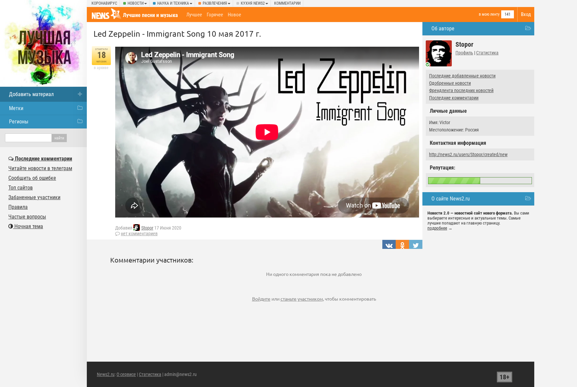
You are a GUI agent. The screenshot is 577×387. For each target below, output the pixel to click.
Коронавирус (104, 3)
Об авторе (442, 28)
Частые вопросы (27, 217)
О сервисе (126, 374)
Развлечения (215, 3)
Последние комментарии (453, 97)
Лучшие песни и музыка (150, 15)
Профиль (464, 52)
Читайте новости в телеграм (40, 168)
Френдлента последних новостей (461, 90)
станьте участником (301, 299)
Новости (136, 3)
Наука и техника (173, 3)
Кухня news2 (253, 3)
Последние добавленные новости (462, 75)
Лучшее (194, 15)
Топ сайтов (20, 187)
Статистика (487, 52)
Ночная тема (28, 226)
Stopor (147, 228)
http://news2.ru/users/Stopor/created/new (468, 154)
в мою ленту (489, 14)
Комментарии (287, 3)
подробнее (437, 228)
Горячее (215, 15)
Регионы (18, 121)
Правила (18, 207)
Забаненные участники (34, 197)
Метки (16, 108)
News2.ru (106, 374)
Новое (234, 15)
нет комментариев (139, 233)
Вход (526, 14)
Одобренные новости (450, 83)
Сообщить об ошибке (32, 178)
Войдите (261, 299)
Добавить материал (31, 94)
